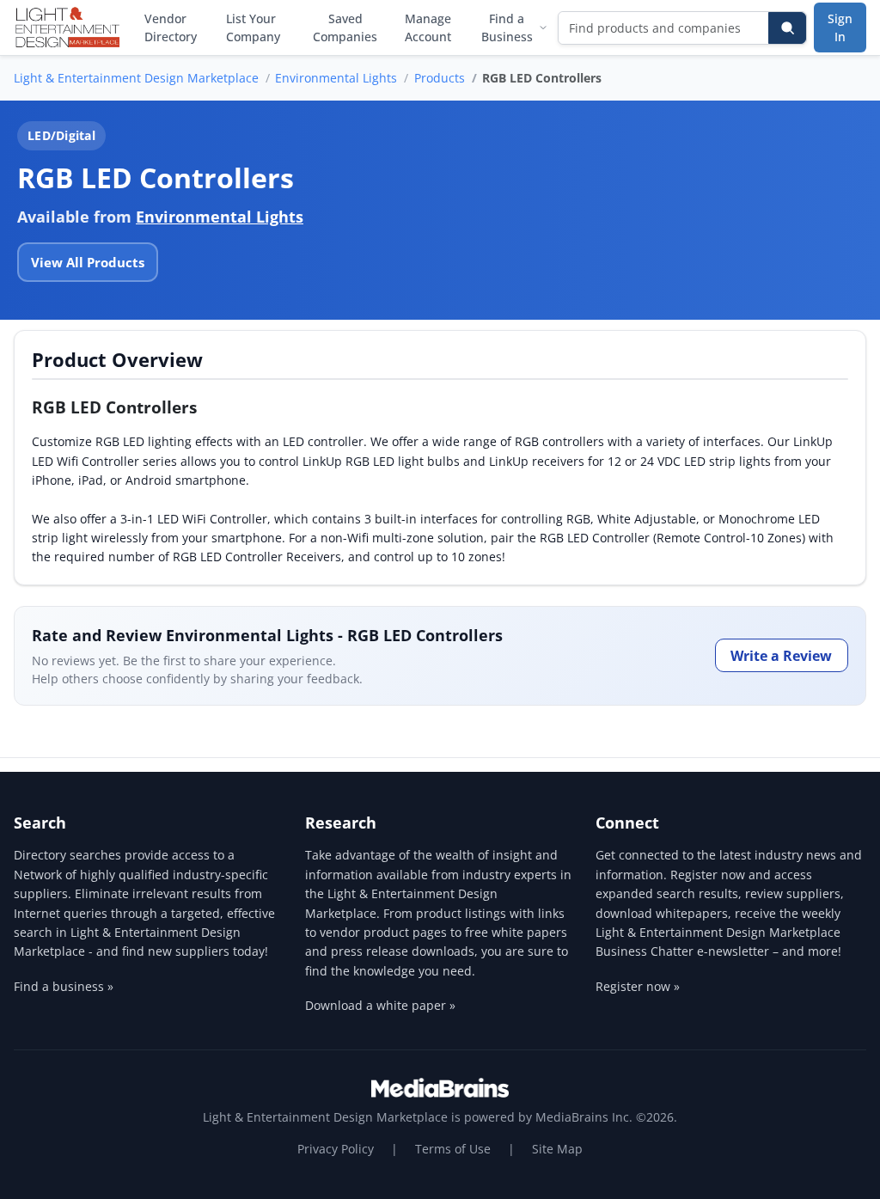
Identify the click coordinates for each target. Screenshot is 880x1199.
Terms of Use (453, 1149)
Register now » (638, 986)
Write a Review (781, 655)
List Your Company (253, 27)
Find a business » (63, 986)
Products (439, 78)
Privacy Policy (335, 1149)
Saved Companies (345, 27)
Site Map (557, 1149)
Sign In (840, 27)
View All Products (87, 262)
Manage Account (428, 27)
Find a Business (507, 27)
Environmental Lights (336, 78)
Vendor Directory (170, 27)
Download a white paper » (380, 1005)
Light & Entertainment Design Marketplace (136, 78)
